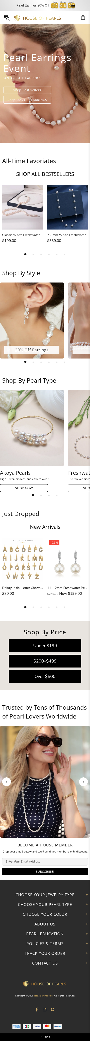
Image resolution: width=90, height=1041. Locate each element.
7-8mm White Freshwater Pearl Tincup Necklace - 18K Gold (67, 235)
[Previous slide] (6, 781)
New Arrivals (45, 526)
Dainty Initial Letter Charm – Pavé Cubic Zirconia (22, 588)
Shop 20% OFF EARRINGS (27, 100)
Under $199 (45, 646)
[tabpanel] (45, 83)
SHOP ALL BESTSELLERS (45, 173)
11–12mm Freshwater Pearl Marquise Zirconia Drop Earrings (67, 588)
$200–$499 (45, 661)
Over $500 (45, 676)
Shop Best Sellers (27, 90)
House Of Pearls (38, 17)
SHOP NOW (24, 488)
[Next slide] (83, 781)
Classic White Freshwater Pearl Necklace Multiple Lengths (22, 235)
